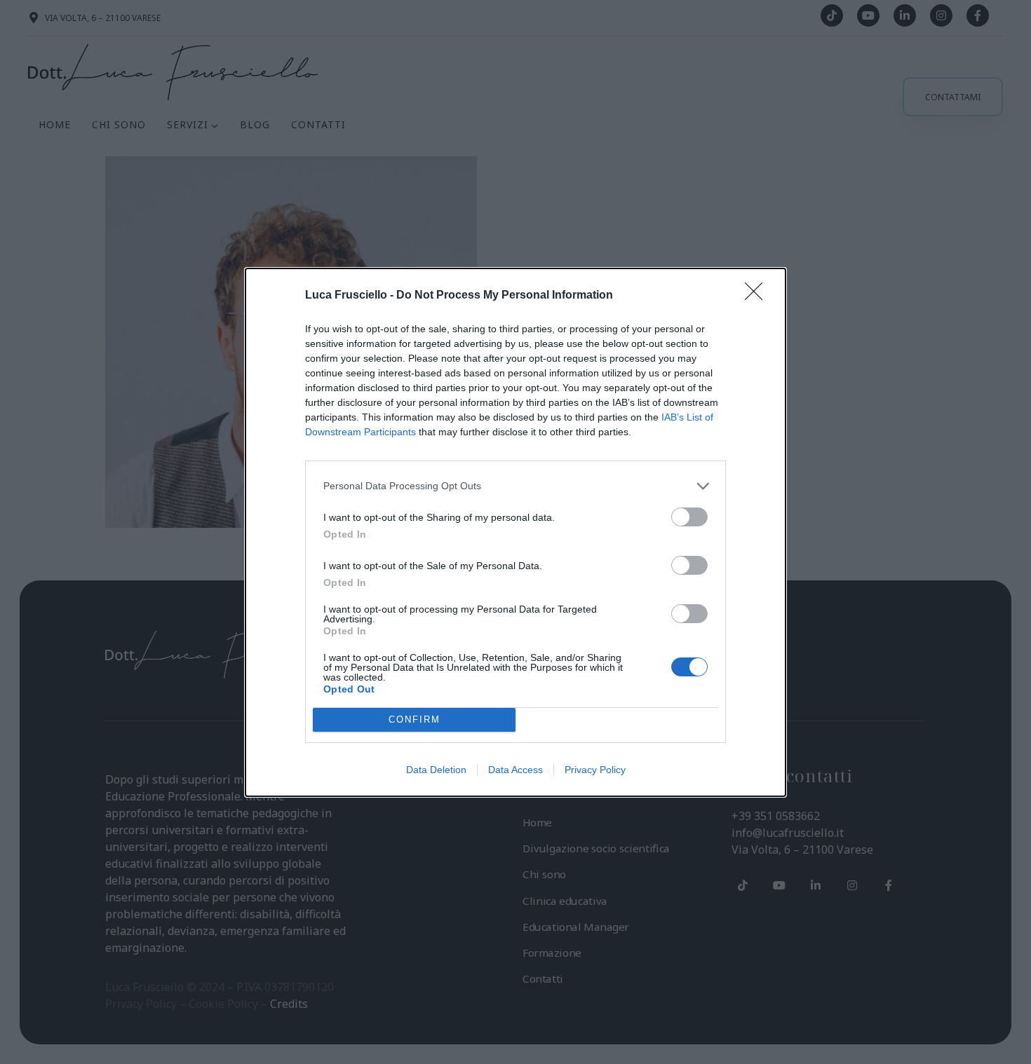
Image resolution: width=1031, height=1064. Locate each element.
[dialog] (515, 532)
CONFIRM (414, 719)
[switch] (689, 516)
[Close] (758, 295)
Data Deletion (436, 769)
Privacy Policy (595, 769)
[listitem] (515, 486)
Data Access (515, 769)
